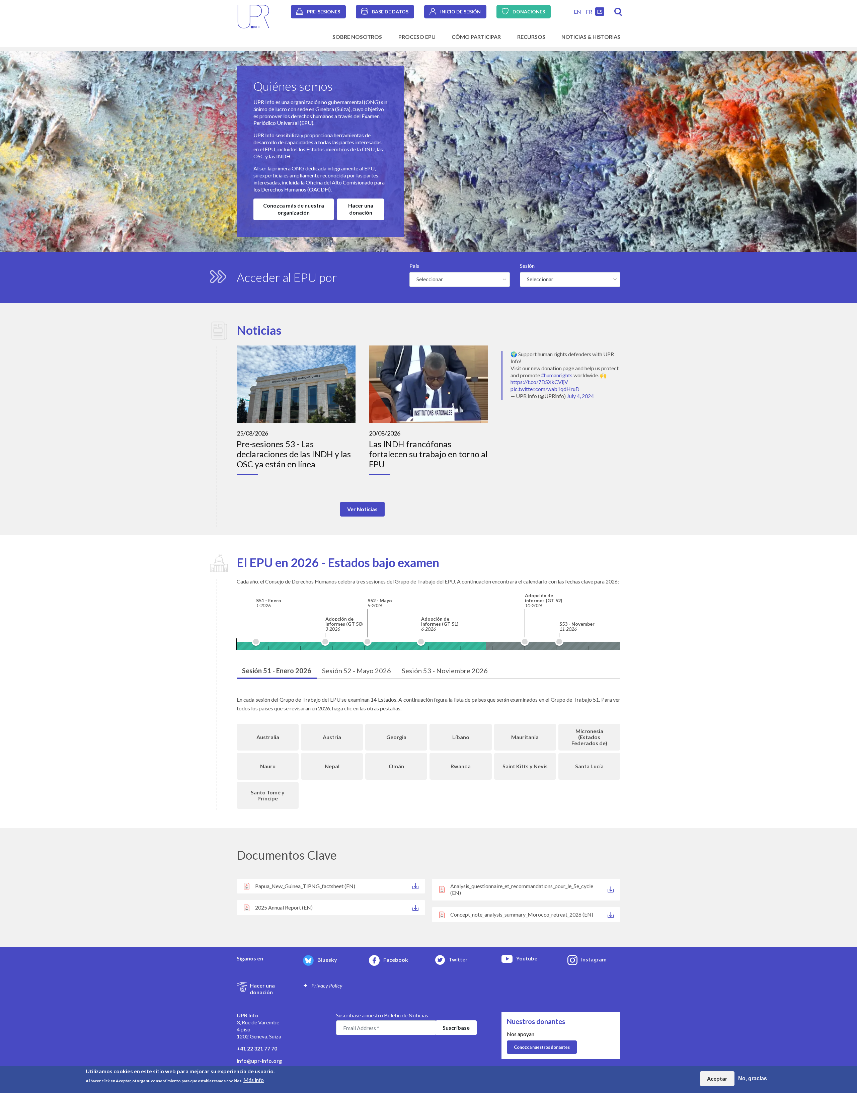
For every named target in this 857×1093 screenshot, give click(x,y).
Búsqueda (618, 12)
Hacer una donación (360, 209)
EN (577, 11)
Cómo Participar (476, 36)
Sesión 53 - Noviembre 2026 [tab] (445, 671)
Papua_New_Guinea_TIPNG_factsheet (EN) (305, 886)
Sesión (527, 265)
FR (589, 11)
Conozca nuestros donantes (542, 1047)
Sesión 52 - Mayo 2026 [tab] (356, 671)
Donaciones (529, 11)
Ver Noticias (362, 509)
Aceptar (717, 1078)
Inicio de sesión (460, 11)
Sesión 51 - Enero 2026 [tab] (276, 671)
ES (600, 11)
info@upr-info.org (259, 1061)
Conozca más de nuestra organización (293, 209)
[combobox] (459, 279)
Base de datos (390, 11)
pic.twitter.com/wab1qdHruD (545, 389)
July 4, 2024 (580, 396)
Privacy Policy (326, 985)
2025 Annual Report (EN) (284, 907)
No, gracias (752, 1078)
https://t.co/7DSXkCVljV (539, 382)
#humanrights (556, 375)
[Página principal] (253, 16)
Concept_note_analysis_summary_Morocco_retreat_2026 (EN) (521, 914)
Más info (253, 1080)
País (414, 265)
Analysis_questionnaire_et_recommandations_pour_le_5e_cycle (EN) (521, 889)
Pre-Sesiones (323, 11)
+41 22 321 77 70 (257, 1048)
